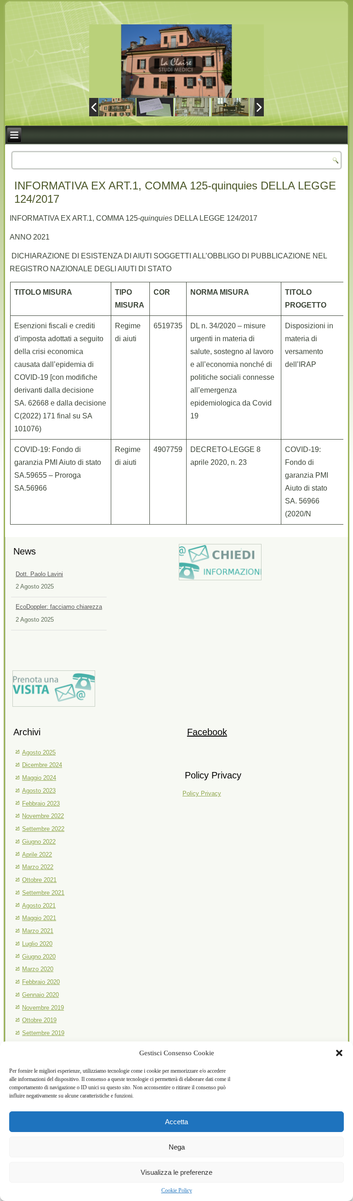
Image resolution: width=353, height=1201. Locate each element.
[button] (339, 1053)
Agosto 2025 (39, 752)
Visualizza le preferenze (176, 1172)
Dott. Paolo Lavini (39, 574)
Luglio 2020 (37, 943)
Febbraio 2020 (41, 981)
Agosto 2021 (39, 905)
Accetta (176, 1122)
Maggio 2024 (39, 777)
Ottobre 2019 (39, 1020)
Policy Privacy (201, 793)
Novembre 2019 (43, 1007)
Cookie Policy (176, 1190)
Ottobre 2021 (39, 879)
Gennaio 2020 (40, 994)
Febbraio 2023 (41, 803)
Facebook (207, 732)
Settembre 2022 (43, 828)
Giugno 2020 (39, 956)
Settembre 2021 (43, 892)
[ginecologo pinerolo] (192, 107)
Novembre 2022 (43, 815)
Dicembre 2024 (42, 764)
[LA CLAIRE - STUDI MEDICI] (117, 107)
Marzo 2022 (37, 867)
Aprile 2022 (37, 854)
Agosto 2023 (39, 790)
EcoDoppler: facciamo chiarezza (59, 606)
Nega (177, 1147)
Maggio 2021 (39, 918)
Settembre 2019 (43, 1032)
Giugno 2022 (39, 841)
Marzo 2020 (37, 969)
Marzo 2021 (37, 930)
